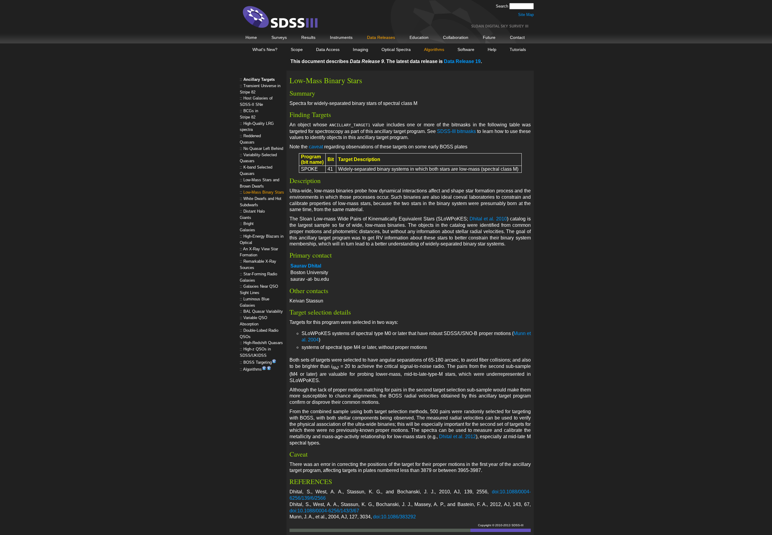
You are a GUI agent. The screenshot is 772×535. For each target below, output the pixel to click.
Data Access (328, 49)
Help (492, 49)
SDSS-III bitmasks (456, 131)
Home (251, 37)
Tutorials (518, 49)
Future (489, 37)
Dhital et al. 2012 (457, 436)
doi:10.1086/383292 (394, 516)
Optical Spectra (396, 49)
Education (419, 37)
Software (465, 49)
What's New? (264, 49)
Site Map (526, 14)
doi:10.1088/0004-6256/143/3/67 (324, 510)
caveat (316, 146)
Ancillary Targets (259, 79)
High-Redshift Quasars (263, 342)
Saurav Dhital (305, 265)
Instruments (341, 37)
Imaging (360, 49)
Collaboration (455, 37)
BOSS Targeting (257, 362)
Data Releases (381, 37)
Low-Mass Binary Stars (263, 192)
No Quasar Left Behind (263, 148)
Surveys (279, 37)
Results (308, 37)
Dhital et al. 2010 (488, 218)
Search (502, 6)
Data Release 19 (462, 61)
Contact (517, 37)
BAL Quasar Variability (263, 311)
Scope (297, 49)
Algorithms (434, 49)
